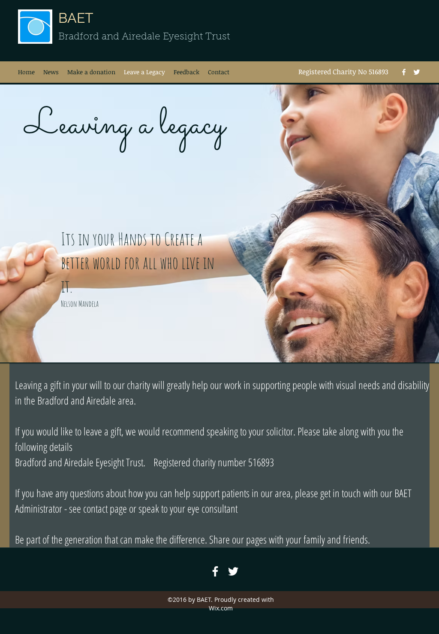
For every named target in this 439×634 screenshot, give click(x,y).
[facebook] (404, 72)
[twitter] (416, 72)
